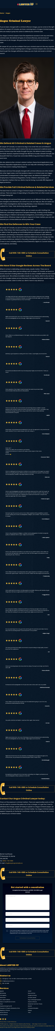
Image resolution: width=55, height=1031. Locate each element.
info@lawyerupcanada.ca (14, 863)
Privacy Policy (3, 1021)
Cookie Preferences (11, 1021)
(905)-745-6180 (8, 861)
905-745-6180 (19, 253)
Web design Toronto (37, 1024)
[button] (36, 4)
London (45, 1024)
